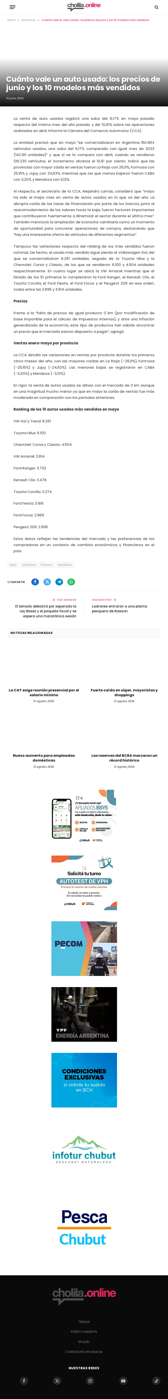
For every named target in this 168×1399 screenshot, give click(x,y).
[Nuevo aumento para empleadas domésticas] (43, 729)
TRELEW (84, 1321)
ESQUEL (84, 1341)
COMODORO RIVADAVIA (84, 1351)
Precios (46, 565)
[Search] (156, 7)
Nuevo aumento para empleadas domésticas (44, 758)
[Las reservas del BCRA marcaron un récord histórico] (124, 729)
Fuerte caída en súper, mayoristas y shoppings (124, 693)
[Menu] (12, 7)
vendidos (65, 565)
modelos (29, 565)
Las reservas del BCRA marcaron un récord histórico (124, 758)
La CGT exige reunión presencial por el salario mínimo (44, 693)
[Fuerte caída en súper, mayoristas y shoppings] (124, 664)
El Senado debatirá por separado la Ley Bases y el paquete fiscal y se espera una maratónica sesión (45, 611)
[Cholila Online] (84, 7)
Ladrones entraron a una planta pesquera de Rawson (119, 609)
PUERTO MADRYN (84, 1331)
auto (13, 565)
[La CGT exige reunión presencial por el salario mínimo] (43, 664)
